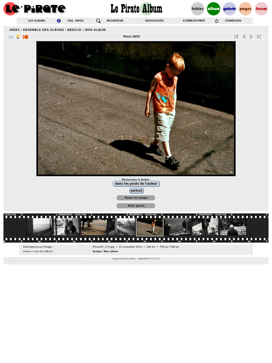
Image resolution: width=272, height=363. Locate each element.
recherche (115, 20)
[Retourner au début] (237, 35)
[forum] (261, 8)
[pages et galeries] (245, 8)
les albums (36, 20)
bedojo (74, 29)
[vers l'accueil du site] (35, 8)
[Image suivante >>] (251, 35)
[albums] (213, 8)
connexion (233, 20)
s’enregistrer (194, 20)
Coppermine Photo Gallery (124, 259)
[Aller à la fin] (258, 35)
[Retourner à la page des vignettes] (11, 35)
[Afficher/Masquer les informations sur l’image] (18, 35)
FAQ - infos (76, 20)
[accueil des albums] (136, 8)
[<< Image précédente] (244, 35)
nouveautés (154, 20)
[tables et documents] (197, 8)
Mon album (95, 29)
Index (15, 29)
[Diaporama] (25, 35)
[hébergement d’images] (229, 8)
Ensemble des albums (43, 29)
